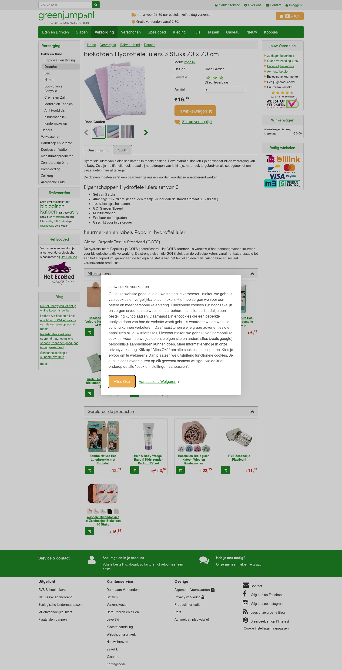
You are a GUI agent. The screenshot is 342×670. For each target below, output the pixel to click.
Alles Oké (122, 381)
